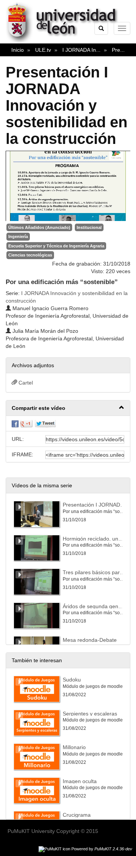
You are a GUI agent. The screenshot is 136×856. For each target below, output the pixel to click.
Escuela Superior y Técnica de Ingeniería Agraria (56, 246)
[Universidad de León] (65, 42)
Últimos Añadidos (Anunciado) (39, 227)
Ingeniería (18, 236)
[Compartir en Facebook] (15, 423)
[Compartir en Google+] (26, 423)
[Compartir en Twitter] (45, 423)
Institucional (89, 227)
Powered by (101, 849)
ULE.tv (43, 50)
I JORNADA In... (81, 50)
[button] (68, 408)
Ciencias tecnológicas (30, 255)
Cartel (26, 383)
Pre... (118, 50)
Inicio (17, 50)
